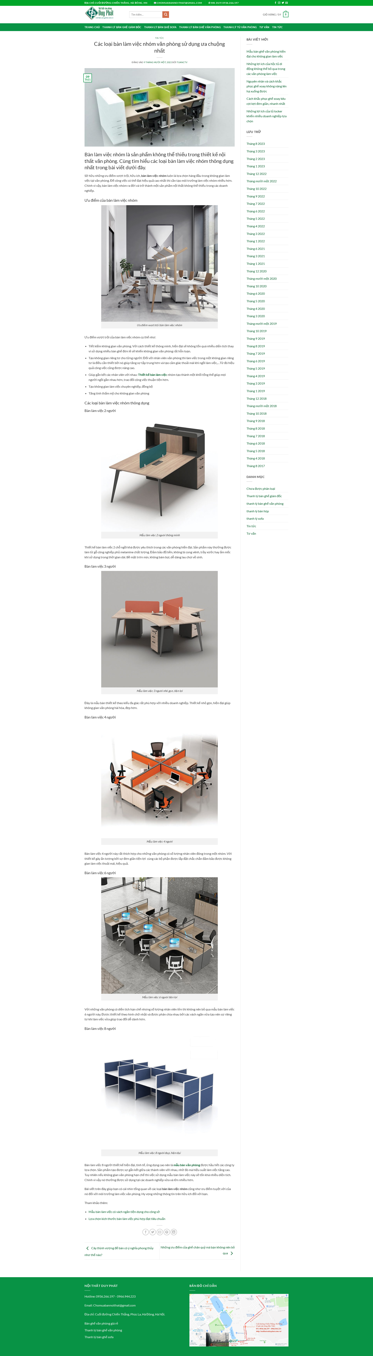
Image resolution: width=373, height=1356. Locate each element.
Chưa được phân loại (261, 488)
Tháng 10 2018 (257, 413)
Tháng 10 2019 (257, 331)
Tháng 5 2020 (256, 301)
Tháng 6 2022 (256, 211)
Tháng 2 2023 (256, 159)
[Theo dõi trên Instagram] (279, 3)
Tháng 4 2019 (256, 376)
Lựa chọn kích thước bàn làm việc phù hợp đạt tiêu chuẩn (127, 1218)
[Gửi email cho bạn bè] (160, 1232)
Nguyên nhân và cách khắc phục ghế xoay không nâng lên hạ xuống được (267, 86)
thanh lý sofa (255, 518)
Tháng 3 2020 (256, 316)
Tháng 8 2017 (256, 466)
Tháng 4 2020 (256, 308)
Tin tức (277, 27)
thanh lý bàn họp (258, 511)
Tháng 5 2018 (256, 451)
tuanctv (182, 62)
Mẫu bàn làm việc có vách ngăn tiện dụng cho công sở (124, 1212)
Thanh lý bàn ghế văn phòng (200, 27)
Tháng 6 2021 (256, 248)
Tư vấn (264, 27)
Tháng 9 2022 (256, 196)
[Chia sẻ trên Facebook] (145, 1232)
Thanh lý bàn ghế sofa (160, 27)
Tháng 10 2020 (257, 286)
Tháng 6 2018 (256, 443)
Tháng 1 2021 (256, 263)
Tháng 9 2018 (256, 421)
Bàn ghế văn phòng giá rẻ (101, 1323)
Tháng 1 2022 (256, 241)
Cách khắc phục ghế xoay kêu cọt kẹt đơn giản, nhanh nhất (266, 101)
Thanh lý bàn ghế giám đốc (121, 27)
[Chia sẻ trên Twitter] (152, 1232)
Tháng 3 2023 (256, 151)
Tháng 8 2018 (256, 428)
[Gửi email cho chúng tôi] (286, 3)
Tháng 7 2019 (256, 353)
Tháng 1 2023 (256, 166)
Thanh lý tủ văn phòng (240, 27)
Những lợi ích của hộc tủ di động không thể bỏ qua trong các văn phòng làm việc (266, 69)
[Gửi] (165, 14)
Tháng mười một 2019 (262, 323)
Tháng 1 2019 (256, 391)
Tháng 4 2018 (256, 458)
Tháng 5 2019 (256, 368)
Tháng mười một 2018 (262, 406)
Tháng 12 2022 (257, 173)
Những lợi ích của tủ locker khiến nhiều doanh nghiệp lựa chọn (267, 116)
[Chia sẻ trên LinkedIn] (174, 1232)
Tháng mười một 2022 (262, 181)
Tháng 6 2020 (256, 293)
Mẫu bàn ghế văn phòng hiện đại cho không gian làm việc (266, 54)
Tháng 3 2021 (256, 256)
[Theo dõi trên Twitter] (283, 3)
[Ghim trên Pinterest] (167, 1232)
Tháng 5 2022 (256, 218)
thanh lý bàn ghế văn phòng (265, 503)
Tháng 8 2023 (256, 143)
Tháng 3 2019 (256, 383)
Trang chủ (92, 27)
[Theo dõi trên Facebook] (275, 3)
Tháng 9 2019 (256, 338)
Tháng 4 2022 (256, 226)
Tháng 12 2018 (257, 398)
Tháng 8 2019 (256, 346)
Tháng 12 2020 (257, 271)
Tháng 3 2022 (256, 233)
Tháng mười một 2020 (262, 278)
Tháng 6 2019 (256, 361)
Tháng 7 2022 (256, 203)
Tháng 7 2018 (256, 436)
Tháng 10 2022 (257, 188)
